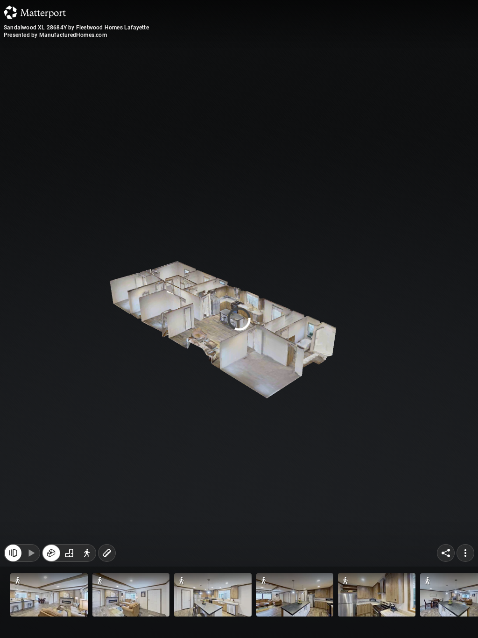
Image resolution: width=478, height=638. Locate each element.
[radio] (51, 618)
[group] (69, 618)
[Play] (30, 618)
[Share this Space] (446, 618)
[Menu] (465, 618)
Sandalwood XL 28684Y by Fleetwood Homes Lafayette (76, 27)
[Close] (327, 79)
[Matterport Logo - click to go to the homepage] (35, 12)
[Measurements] (107, 618)
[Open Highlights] (13, 618)
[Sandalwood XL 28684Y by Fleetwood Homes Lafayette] (239, 319)
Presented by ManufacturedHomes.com (55, 35)
